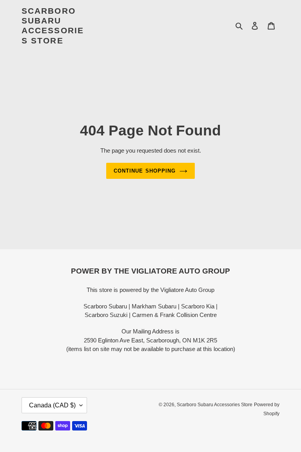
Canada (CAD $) (52, 405)
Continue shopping (145, 171)
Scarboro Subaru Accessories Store (53, 25)
